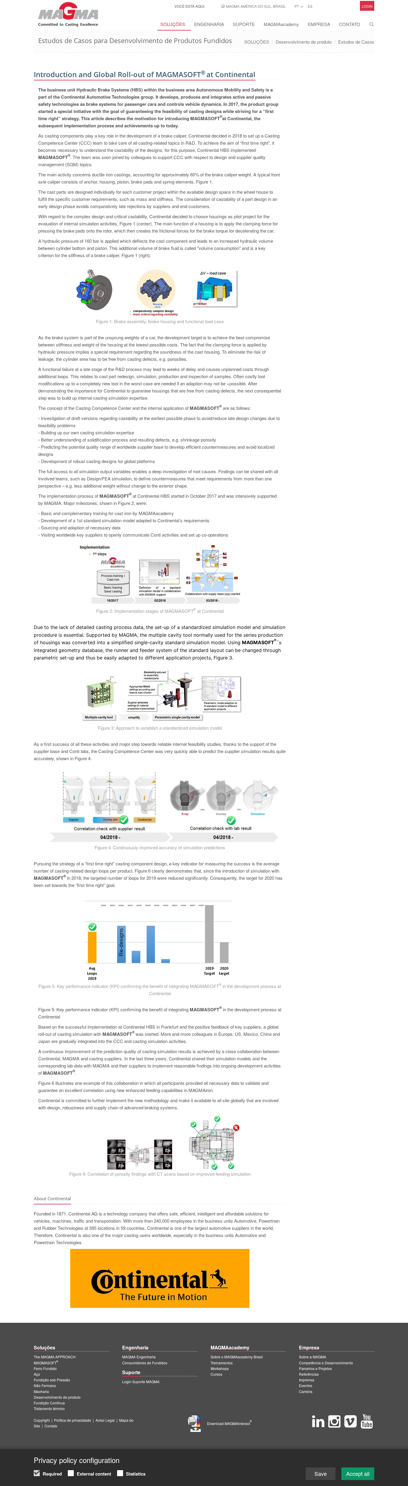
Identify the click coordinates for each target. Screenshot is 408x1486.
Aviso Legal (105, 1420)
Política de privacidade (72, 1420)
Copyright (42, 1420)
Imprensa (306, 1379)
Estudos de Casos (356, 42)
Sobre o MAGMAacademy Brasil (237, 1356)
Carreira (305, 1391)
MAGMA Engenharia (139, 1356)
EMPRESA (319, 24)
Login (367, 6)
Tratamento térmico (49, 1408)
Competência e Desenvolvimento (326, 1362)
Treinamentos (222, 1362)
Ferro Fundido (45, 1368)
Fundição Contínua (49, 1402)
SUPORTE (244, 24)
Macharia (41, 1391)
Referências (309, 1374)
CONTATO (349, 24)
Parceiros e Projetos (315, 1368)
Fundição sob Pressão (52, 1379)
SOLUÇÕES (172, 24)
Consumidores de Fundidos (144, 1362)
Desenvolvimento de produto (304, 42)
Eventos (305, 1385)
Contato (51, 1425)
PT (297, 6)
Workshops (220, 1368)
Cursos (216, 1374)
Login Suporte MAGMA (140, 1381)
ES (310, 6)
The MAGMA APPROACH (55, 1356)
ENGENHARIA (209, 24)
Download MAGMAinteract (229, 1423)
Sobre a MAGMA (312, 1356)
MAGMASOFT (46, 1362)
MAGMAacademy (281, 24)
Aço (37, 1374)
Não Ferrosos (45, 1385)
